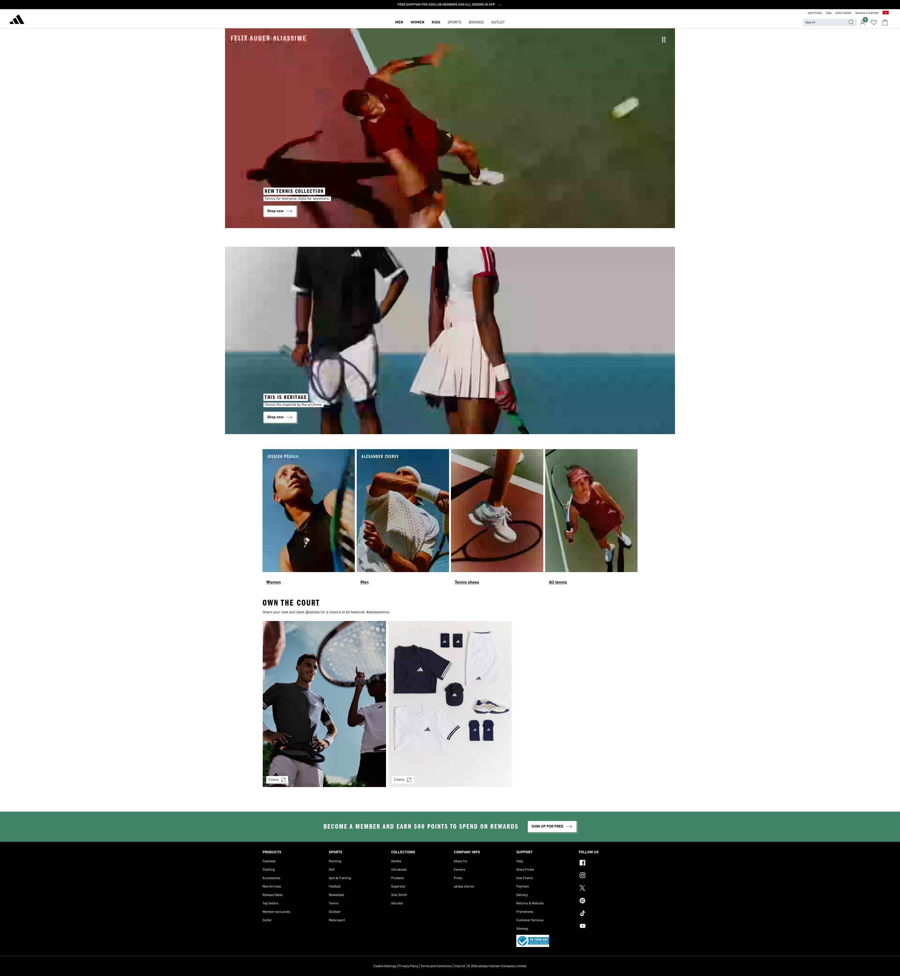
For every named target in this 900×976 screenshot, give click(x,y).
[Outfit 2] (450, 704)
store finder (815, 13)
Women (273, 582)
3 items (273, 779)
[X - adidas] (608, 888)
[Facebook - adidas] (608, 863)
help (829, 13)
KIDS (436, 22)
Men (364, 582)
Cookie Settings (385, 966)
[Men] (403, 519)
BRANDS (476, 22)
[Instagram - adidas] (608, 876)
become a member (867, 13)
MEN (399, 22)
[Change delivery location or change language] (886, 13)
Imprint (459, 966)
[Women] (308, 519)
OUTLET (498, 22)
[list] (450, 519)
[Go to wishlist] (873, 22)
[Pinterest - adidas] (608, 901)
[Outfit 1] (324, 704)
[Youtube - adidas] (608, 926)
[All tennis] (591, 519)
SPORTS (454, 22)
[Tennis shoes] (497, 519)
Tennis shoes (467, 582)
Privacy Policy (408, 966)
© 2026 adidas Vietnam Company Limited (496, 966)
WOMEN (417, 22)
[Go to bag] (885, 22)
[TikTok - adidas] (608, 914)
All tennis (558, 582)
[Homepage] (16, 20)
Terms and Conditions (436, 966)
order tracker (843, 13)
